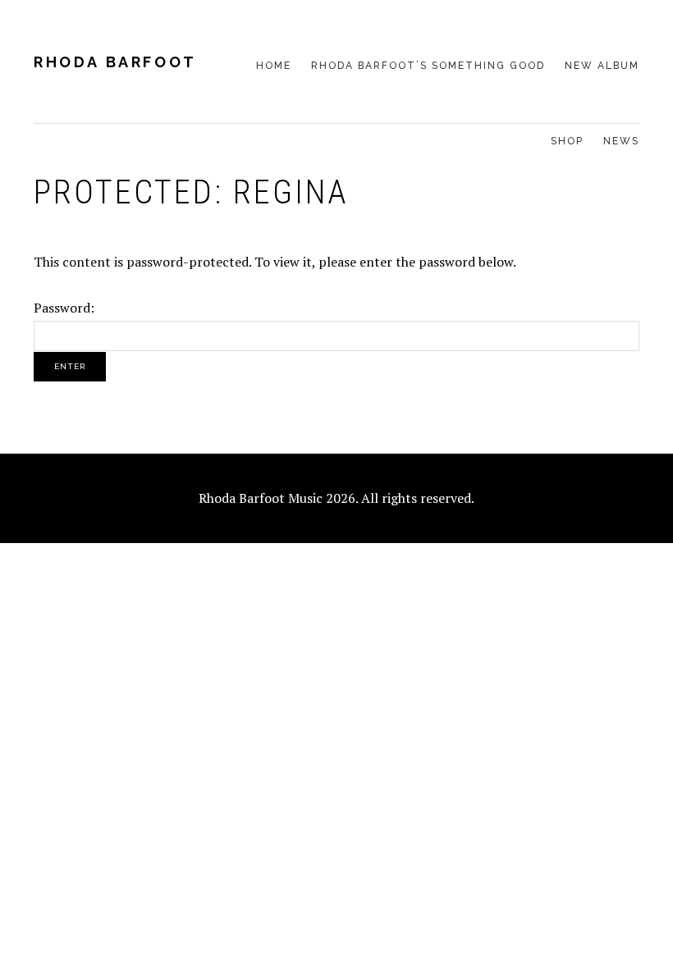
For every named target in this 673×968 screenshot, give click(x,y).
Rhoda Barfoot (115, 62)
